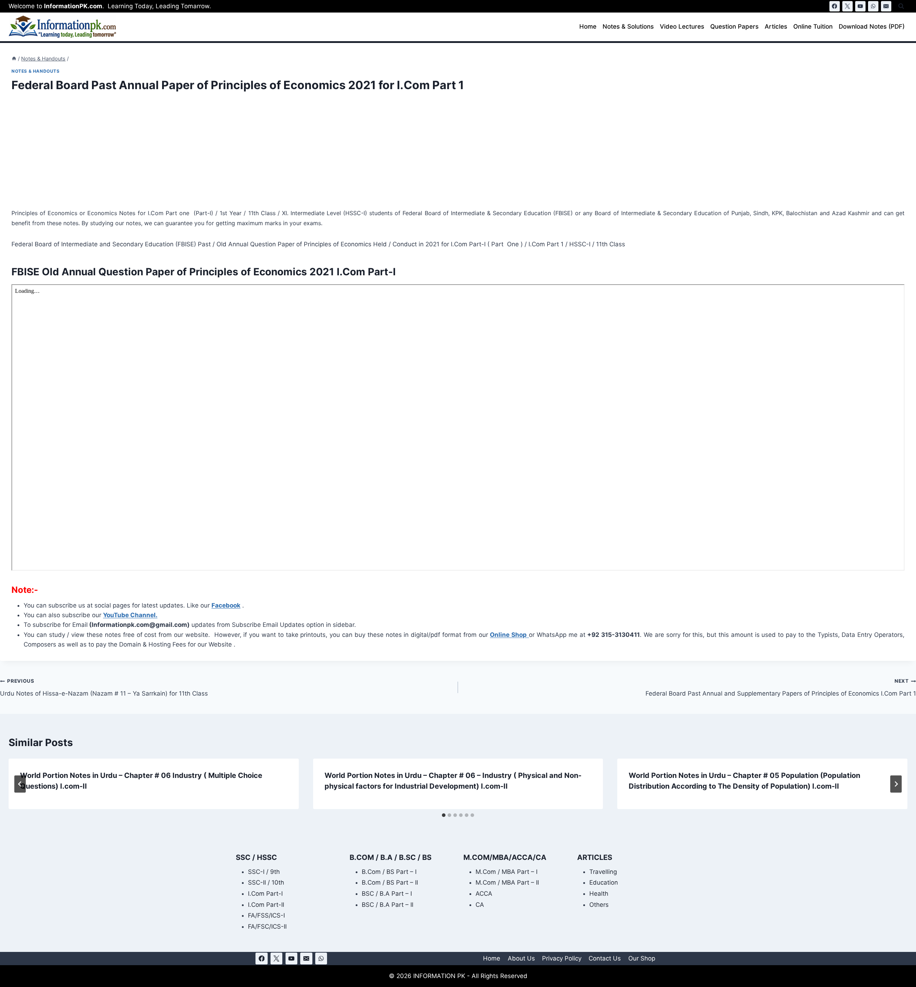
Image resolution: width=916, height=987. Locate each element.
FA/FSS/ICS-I (266, 915)
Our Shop (641, 958)
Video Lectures (682, 26)
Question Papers (734, 26)
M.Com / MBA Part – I (506, 871)
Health (598, 893)
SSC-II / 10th (266, 882)
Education (603, 882)
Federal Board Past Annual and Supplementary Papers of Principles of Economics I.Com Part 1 (780, 687)
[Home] (13, 58)
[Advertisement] (226, 155)
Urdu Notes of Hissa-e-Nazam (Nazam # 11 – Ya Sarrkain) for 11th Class (104, 687)
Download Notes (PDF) (872, 26)
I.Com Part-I (265, 893)
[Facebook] (834, 6)
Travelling (603, 871)
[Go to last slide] (20, 784)
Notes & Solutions (628, 26)
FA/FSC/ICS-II (267, 926)
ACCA (484, 893)
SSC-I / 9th (264, 871)
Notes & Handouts (35, 71)
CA (480, 904)
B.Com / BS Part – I (389, 871)
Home (587, 26)
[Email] (886, 6)
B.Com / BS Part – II (390, 882)
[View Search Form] (901, 6)
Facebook (225, 605)
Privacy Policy (561, 958)
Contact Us (605, 958)
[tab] (443, 815)
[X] (847, 6)
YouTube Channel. (130, 615)
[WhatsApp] (873, 6)
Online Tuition (813, 26)
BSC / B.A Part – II (387, 904)
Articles (776, 26)
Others (599, 904)
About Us (521, 958)
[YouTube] (860, 6)
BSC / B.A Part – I (387, 893)
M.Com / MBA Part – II (507, 882)
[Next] (896, 784)
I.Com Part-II (266, 904)
